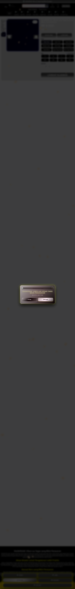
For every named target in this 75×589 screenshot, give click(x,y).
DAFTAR (45, 299)
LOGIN (29, 299)
